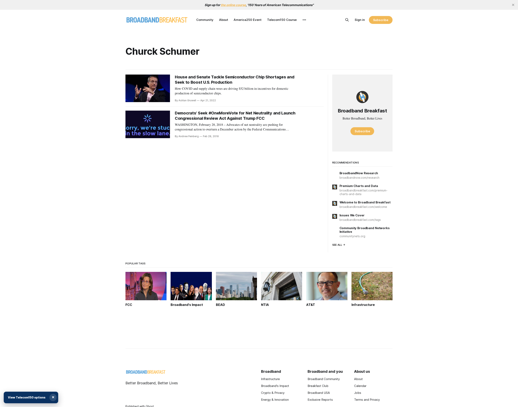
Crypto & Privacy (272, 393)
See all (337, 244)
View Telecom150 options (27, 397)
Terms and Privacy (367, 400)
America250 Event (247, 20)
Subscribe (380, 20)
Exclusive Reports (320, 400)
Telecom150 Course (282, 20)
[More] (304, 20)
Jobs (357, 393)
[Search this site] (347, 20)
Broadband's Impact (275, 386)
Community (204, 20)
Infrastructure (270, 379)
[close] (513, 5)
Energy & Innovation (275, 400)
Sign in (360, 20)
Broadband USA (319, 393)
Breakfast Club (318, 386)
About (223, 20)
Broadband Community (324, 379)
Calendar (360, 386)
